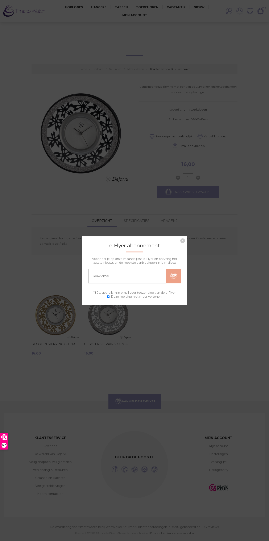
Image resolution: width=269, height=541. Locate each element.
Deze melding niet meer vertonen (136, 297)
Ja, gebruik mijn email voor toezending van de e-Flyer (136, 293)
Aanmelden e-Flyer (173, 276)
